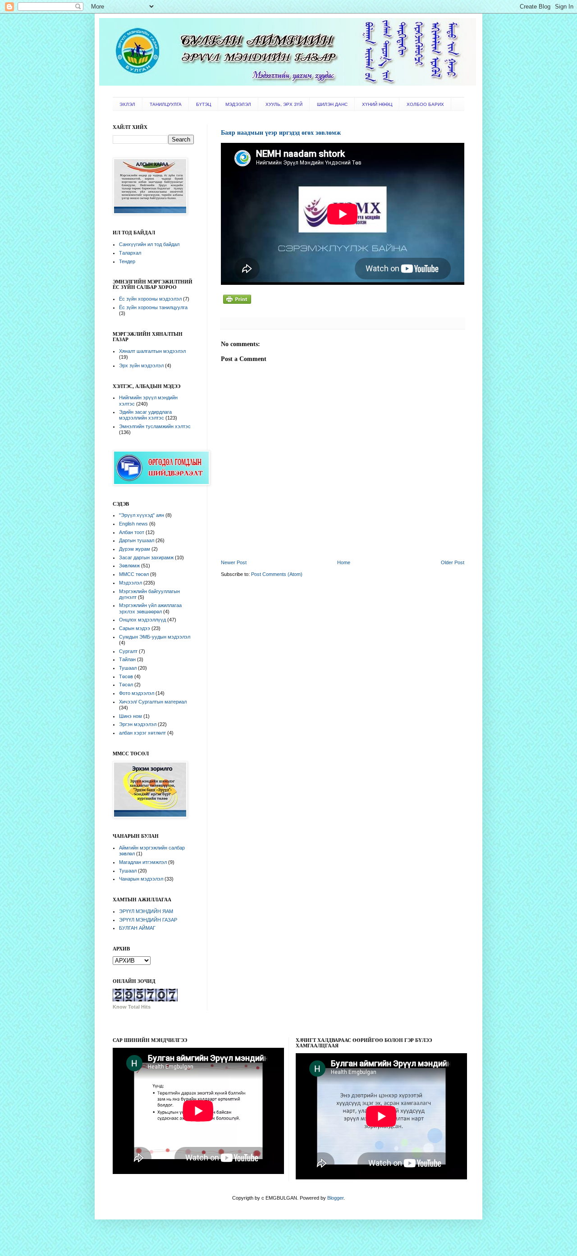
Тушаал (128, 668)
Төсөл (126, 684)
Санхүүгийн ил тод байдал (149, 244)
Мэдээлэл (130, 582)
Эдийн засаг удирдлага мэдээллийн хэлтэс (145, 414)
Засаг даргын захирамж (146, 557)
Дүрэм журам (134, 549)
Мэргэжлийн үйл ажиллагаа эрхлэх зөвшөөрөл (150, 608)
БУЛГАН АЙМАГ (137, 928)
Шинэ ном (130, 716)
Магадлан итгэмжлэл (143, 862)
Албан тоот (131, 532)
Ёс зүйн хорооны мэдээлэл (150, 298)
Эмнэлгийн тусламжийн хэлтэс (155, 426)
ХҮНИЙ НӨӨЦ (377, 104)
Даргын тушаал (136, 540)
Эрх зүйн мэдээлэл (141, 365)
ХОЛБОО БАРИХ (425, 104)
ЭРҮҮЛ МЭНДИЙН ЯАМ (146, 911)
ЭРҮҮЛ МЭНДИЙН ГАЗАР (148, 920)
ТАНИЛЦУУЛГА (166, 104)
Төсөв (126, 676)
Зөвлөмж (129, 565)
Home (343, 562)
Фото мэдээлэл (136, 693)
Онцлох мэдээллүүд (142, 619)
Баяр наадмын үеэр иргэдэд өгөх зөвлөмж (281, 132)
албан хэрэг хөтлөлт (142, 732)
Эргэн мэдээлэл (137, 724)
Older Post (452, 562)
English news (133, 523)
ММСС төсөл (134, 574)
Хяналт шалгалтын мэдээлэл (152, 351)
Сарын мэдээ (134, 628)
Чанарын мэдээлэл (141, 878)
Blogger (335, 1198)
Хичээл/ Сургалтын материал (153, 701)
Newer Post (234, 562)
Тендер (127, 261)
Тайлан (127, 659)
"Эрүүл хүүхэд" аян (141, 515)
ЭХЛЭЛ (127, 104)
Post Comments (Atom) (276, 574)
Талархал (130, 253)
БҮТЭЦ (203, 104)
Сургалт (128, 651)
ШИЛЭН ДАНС (332, 104)
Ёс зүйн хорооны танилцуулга (153, 307)
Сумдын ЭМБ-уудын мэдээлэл (154, 636)
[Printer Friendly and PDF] (237, 304)
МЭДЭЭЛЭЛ (238, 104)
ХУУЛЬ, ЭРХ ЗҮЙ (284, 104)
